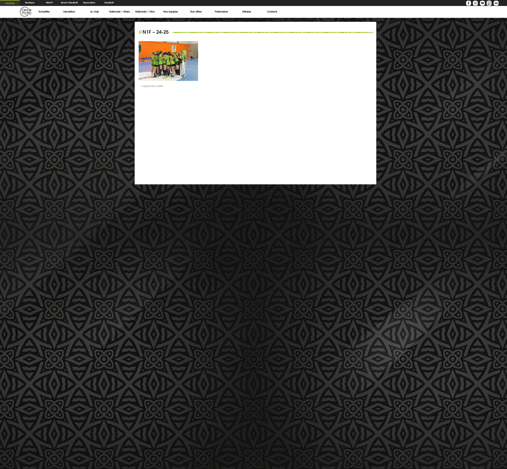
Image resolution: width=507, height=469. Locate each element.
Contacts (272, 11)
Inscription (69, 11)
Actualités (44, 11)
